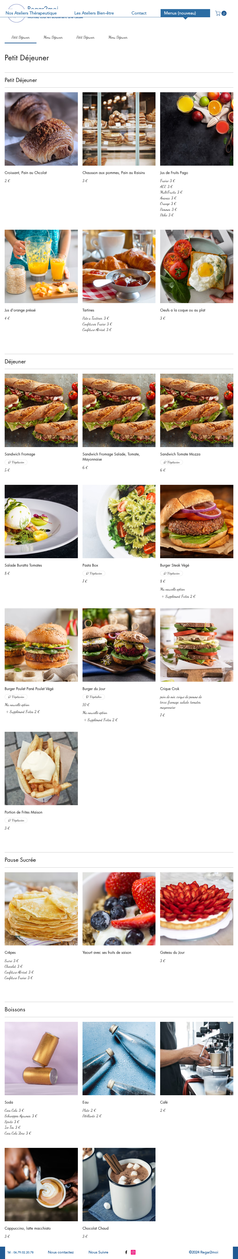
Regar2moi (42, 9)
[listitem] (177, 596)
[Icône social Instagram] (133, 1252)
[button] (221, 13)
